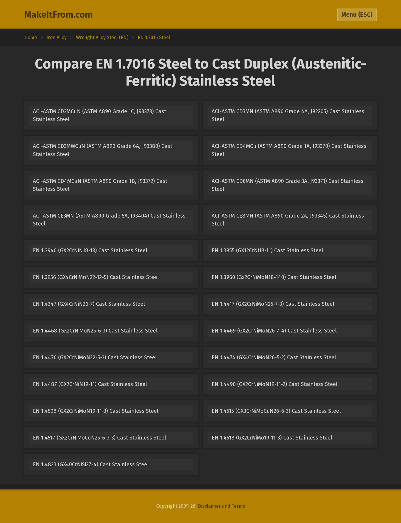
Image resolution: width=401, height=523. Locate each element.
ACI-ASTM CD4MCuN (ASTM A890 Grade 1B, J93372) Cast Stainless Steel (100, 185)
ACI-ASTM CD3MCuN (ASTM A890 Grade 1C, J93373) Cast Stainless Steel (99, 115)
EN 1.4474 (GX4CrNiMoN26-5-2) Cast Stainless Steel (274, 357)
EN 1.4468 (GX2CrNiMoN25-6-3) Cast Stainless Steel (95, 330)
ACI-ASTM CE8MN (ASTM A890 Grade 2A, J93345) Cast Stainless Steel (288, 220)
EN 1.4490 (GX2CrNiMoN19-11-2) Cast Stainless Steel (275, 384)
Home (30, 37)
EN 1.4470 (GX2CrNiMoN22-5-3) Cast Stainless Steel (95, 357)
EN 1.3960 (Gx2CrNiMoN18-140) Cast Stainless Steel (274, 277)
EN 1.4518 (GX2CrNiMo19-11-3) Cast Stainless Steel (272, 438)
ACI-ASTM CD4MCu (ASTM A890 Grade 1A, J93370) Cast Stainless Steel (289, 150)
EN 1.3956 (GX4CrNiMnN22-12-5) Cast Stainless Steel (96, 277)
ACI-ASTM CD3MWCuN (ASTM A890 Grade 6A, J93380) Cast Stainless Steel (102, 150)
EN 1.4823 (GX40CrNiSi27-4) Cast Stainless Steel (91, 464)
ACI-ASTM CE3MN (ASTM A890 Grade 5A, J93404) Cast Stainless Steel (109, 220)
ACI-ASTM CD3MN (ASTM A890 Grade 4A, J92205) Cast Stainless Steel (288, 115)
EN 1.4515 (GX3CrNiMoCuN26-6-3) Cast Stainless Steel (276, 411)
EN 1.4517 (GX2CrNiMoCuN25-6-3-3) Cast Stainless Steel (99, 438)
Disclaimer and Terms (221, 506)
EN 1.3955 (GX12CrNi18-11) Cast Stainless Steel (267, 250)
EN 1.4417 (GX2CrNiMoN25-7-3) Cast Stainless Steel (273, 304)
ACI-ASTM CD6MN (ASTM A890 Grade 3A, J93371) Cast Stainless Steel (287, 185)
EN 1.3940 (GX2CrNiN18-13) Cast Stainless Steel (90, 250)
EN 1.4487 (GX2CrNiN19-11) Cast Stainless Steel (90, 384)
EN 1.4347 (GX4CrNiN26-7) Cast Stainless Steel (89, 304)
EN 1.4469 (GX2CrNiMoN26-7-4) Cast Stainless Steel (274, 330)
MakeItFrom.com (58, 14)
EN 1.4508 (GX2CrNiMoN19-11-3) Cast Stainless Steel (96, 411)
